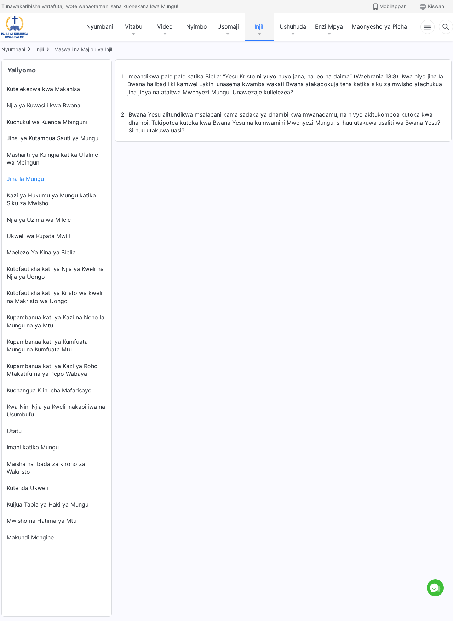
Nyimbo (196, 26)
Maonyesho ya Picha (379, 26)
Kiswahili (437, 6)
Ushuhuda (293, 26)
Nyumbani (99, 26)
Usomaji (228, 26)
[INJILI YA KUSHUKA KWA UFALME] (21, 27)
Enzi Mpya (329, 26)
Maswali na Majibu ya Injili (83, 49)
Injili (259, 26)
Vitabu (133, 26)
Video (165, 26)
